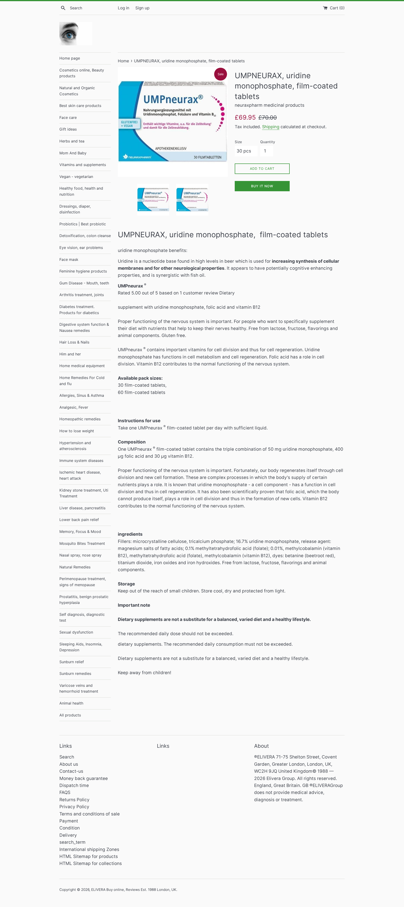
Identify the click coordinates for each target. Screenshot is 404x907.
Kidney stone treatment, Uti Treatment (83, 493)
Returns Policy (74, 799)
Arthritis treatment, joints (81, 294)
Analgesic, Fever (73, 407)
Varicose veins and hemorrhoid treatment (78, 688)
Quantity (267, 142)
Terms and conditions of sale (89, 814)
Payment (68, 821)
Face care (68, 117)
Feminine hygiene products (83, 271)
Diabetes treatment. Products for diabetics (79, 309)
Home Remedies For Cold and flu (82, 380)
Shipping (270, 126)
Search (66, 757)
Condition (69, 828)
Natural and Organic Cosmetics (77, 90)
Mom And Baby (73, 153)
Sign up (142, 7)
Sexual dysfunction (76, 632)
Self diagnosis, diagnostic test (82, 617)
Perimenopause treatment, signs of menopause (82, 581)
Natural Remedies (74, 567)
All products (70, 715)
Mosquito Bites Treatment (82, 543)
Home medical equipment (82, 365)
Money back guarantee (83, 778)
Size (238, 142)
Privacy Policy (74, 806)
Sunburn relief (71, 661)
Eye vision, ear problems (81, 247)
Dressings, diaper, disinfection (75, 209)
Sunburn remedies (75, 673)
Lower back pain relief (79, 519)
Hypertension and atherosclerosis (75, 445)
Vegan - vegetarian (76, 176)
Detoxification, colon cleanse (85, 235)
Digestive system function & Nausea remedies (84, 327)
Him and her (70, 354)
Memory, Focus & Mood (80, 531)
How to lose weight (76, 431)
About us (68, 764)
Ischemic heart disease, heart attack (80, 475)
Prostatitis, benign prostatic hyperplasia (83, 599)
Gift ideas (68, 129)
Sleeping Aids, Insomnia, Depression (80, 647)
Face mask (68, 259)
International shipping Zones (89, 849)
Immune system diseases (81, 460)
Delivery (68, 835)
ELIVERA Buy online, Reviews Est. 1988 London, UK (133, 889)
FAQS (64, 792)
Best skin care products (80, 105)
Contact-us (71, 771)
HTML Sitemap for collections (90, 863)
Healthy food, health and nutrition (81, 191)
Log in (123, 7)
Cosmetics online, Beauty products (81, 73)
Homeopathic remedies (80, 419)
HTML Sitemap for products (88, 856)
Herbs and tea (71, 141)
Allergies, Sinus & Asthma (81, 395)
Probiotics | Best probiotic (82, 224)
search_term (72, 842)
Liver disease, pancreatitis (82, 508)
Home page (69, 58)
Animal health (71, 703)
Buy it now (262, 186)
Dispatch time (74, 785)
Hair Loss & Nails (74, 342)
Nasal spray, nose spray (80, 555)
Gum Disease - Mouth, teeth (84, 283)
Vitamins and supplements (82, 164)
